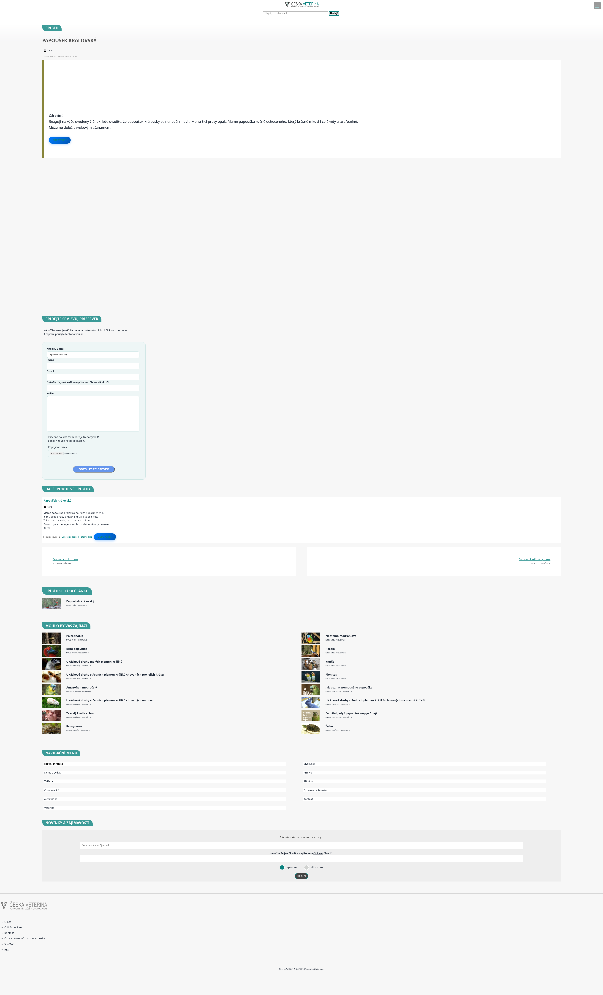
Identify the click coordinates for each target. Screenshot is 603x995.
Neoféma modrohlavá (341, 636)
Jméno (50, 359)
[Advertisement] (138, 82)
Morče (330, 661)
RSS (6, 949)
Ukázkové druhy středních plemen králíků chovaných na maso (110, 700)
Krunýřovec (74, 726)
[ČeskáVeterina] (301, 8)
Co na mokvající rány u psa (534, 559)
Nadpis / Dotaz (55, 348)
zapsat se (291, 867)
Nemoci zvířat (52, 772)
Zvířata (48, 781)
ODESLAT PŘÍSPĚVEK (94, 469)
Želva (329, 726)
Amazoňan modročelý (81, 687)
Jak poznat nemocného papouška (349, 687)
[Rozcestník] (597, 5)
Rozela (330, 649)
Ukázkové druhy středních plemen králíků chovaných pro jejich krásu (115, 674)
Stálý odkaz (86, 536)
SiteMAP (9, 944)
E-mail (50, 371)
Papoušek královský (57, 500)
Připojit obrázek (57, 447)
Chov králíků (51, 790)
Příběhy (308, 781)
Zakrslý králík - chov (80, 713)
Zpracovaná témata (315, 790)
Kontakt (308, 799)
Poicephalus (74, 636)
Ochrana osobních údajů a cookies (25, 938)
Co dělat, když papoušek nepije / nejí (351, 713)
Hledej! (334, 13)
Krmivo (308, 772)
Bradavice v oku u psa (65, 559)
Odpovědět (60, 140)
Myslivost (309, 764)
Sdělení (51, 393)
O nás (7, 922)
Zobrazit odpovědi (70, 536)
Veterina (49, 808)
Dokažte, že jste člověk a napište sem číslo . (78, 382)
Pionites (331, 674)
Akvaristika (50, 799)
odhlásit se (316, 867)
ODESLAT (301, 876)
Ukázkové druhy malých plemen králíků (94, 661)
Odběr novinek (13, 927)
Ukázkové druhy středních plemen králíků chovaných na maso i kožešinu (377, 700)
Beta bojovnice (76, 649)
